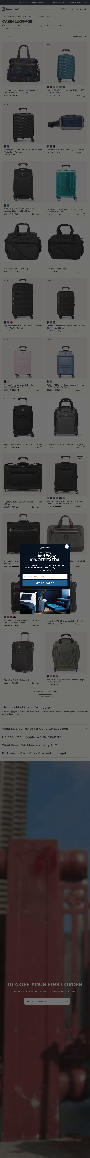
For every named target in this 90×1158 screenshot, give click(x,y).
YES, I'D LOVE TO (45, 583)
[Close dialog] (67, 547)
